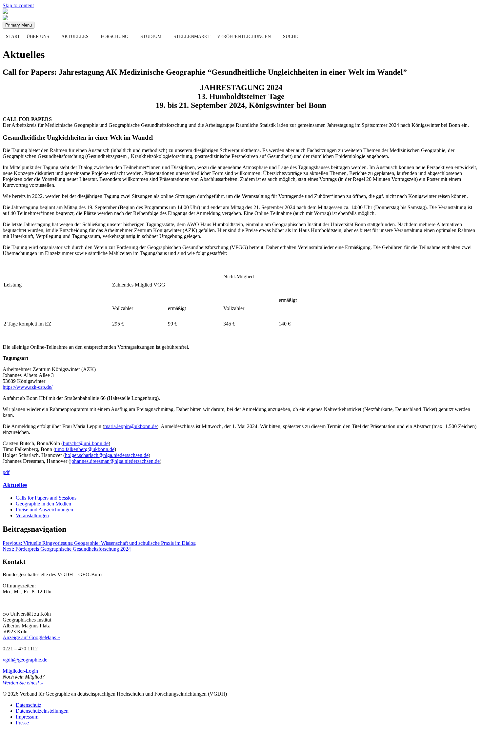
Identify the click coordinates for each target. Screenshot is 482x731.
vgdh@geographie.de (25, 659)
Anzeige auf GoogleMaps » (31, 637)
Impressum (27, 717)
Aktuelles (75, 36)
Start (13, 36)
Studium (150, 36)
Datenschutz (28, 705)
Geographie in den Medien (43, 503)
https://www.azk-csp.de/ (27, 387)
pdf (6, 472)
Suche (290, 36)
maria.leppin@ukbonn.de (130, 426)
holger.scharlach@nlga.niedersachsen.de (107, 455)
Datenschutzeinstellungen (42, 711)
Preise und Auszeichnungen (44, 509)
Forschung (114, 36)
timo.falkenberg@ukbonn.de (84, 449)
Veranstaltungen (32, 515)
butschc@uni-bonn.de (86, 443)
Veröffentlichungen (244, 36)
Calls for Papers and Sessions (46, 498)
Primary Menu (18, 25)
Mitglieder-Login (20, 671)
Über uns (38, 36)
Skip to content (18, 5)
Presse (22, 722)
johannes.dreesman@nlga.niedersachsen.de (115, 461)
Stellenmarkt (192, 36)
